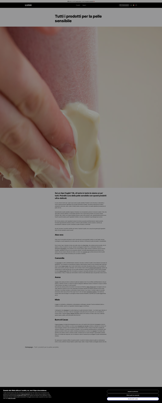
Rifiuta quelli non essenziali (133, 395)
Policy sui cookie (11, 398)
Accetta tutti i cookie (133, 399)
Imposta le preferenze (133, 391)
